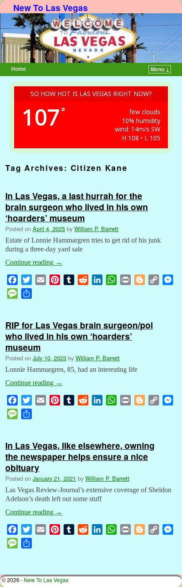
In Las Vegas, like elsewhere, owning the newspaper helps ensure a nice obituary (80, 456)
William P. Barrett (96, 228)
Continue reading (33, 262)
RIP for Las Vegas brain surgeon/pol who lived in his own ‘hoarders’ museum (79, 336)
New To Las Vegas (50, 7)
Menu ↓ (160, 69)
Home (18, 69)
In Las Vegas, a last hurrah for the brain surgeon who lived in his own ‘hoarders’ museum (76, 206)
